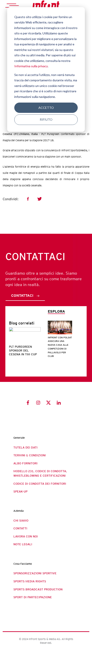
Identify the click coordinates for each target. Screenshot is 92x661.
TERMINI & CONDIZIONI (29, 455)
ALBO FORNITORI (25, 463)
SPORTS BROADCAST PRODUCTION (38, 589)
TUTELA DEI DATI (25, 447)
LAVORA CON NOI (25, 536)
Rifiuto (46, 119)
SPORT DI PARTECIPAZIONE (32, 597)
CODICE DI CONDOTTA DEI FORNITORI (39, 483)
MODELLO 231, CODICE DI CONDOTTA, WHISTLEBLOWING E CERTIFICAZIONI (40, 473)
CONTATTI (20, 528)
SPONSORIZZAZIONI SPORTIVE (34, 573)
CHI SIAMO (20, 520)
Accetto (46, 107)
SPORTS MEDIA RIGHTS (29, 581)
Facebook (28, 199)
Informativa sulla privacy (31, 66)
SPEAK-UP (20, 491)
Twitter (39, 199)
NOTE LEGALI (22, 544)
